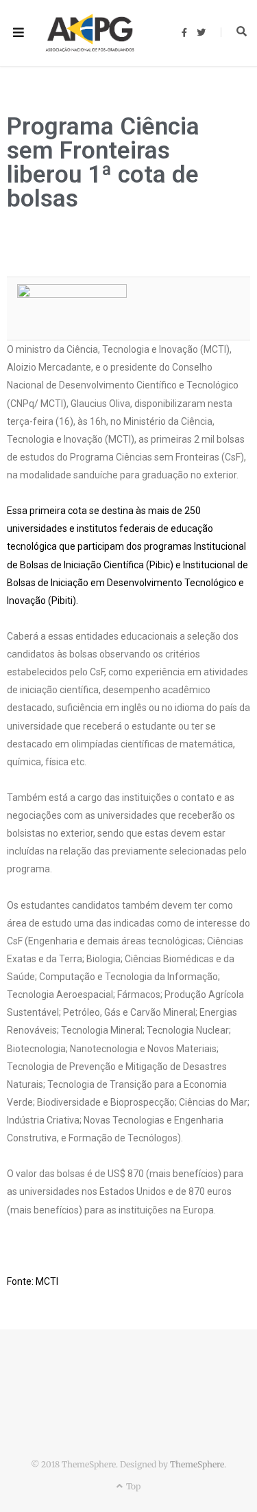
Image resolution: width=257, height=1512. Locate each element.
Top (132, 1486)
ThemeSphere (197, 1464)
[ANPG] (89, 33)
